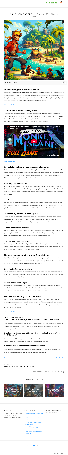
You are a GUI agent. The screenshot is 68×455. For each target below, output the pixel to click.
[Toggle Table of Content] (63, 82)
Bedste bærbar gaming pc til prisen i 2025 (34, 390)
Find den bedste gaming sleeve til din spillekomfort (54, 390)
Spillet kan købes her (9, 105)
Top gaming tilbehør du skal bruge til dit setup (13, 390)
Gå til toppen (58, 453)
